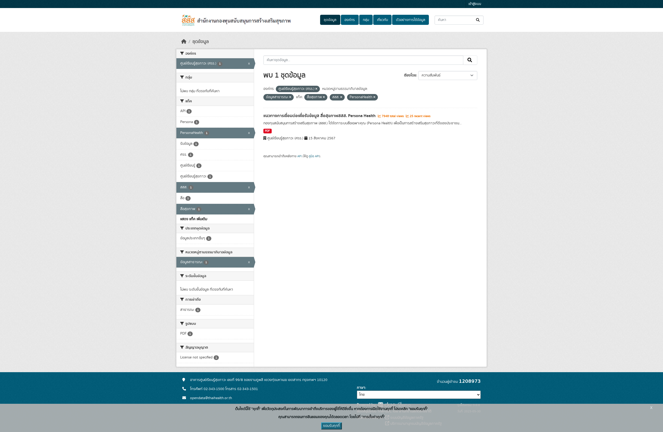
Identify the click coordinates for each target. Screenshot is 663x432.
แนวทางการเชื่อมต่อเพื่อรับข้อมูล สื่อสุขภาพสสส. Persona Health (320, 115)
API (299, 156)
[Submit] (478, 20)
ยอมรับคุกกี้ (331, 425)
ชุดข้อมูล (330, 20)
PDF (267, 131)
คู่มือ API (314, 156)
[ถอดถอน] (316, 89)
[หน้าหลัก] (183, 41)
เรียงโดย (410, 75)
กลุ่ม (366, 20)
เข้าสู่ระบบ (475, 4)
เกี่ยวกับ (382, 20)
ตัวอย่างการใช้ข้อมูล (410, 20)
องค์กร (349, 20)
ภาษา (361, 387)
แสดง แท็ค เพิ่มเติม (193, 219)
